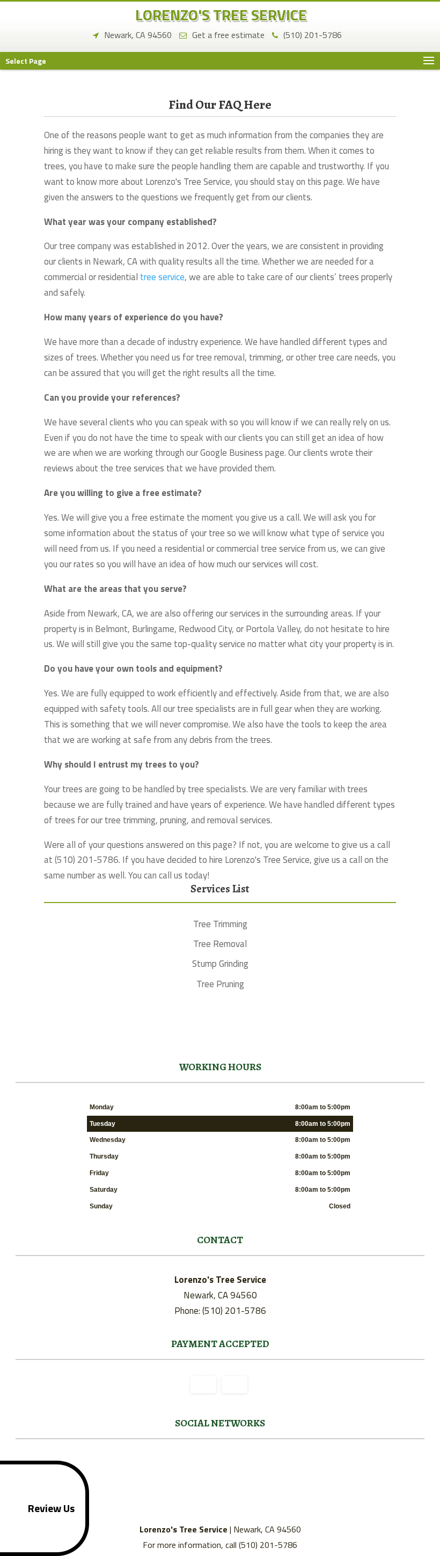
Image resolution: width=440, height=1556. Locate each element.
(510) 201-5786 (312, 34)
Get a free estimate (228, 34)
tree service (162, 277)
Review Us (51, 1508)
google (218, 1463)
